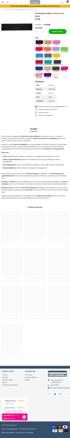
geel (56, 58)
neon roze (39, 77)
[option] (16, 27)
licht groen (64, 51)
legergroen (55, 71)
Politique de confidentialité (27, 429)
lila (56, 51)
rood (39, 51)
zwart (39, 44)
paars (47, 77)
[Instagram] (55, 394)
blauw (39, 71)
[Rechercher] (8, 2)
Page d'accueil (7, 10)
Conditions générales (7, 432)
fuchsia (64, 71)
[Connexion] (62, 2)
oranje (47, 51)
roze (56, 44)
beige (47, 71)
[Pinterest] (60, 394)
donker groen (48, 64)
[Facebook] (50, 394)
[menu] (2, 2)
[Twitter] (65, 394)
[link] (11, 241)
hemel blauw (39, 58)
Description (33, 129)
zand (48, 44)
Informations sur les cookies (24, 432)
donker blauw (57, 64)
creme (56, 77)
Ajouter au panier (57, 31)
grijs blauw (48, 58)
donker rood (39, 64)
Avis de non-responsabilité (9, 429)
